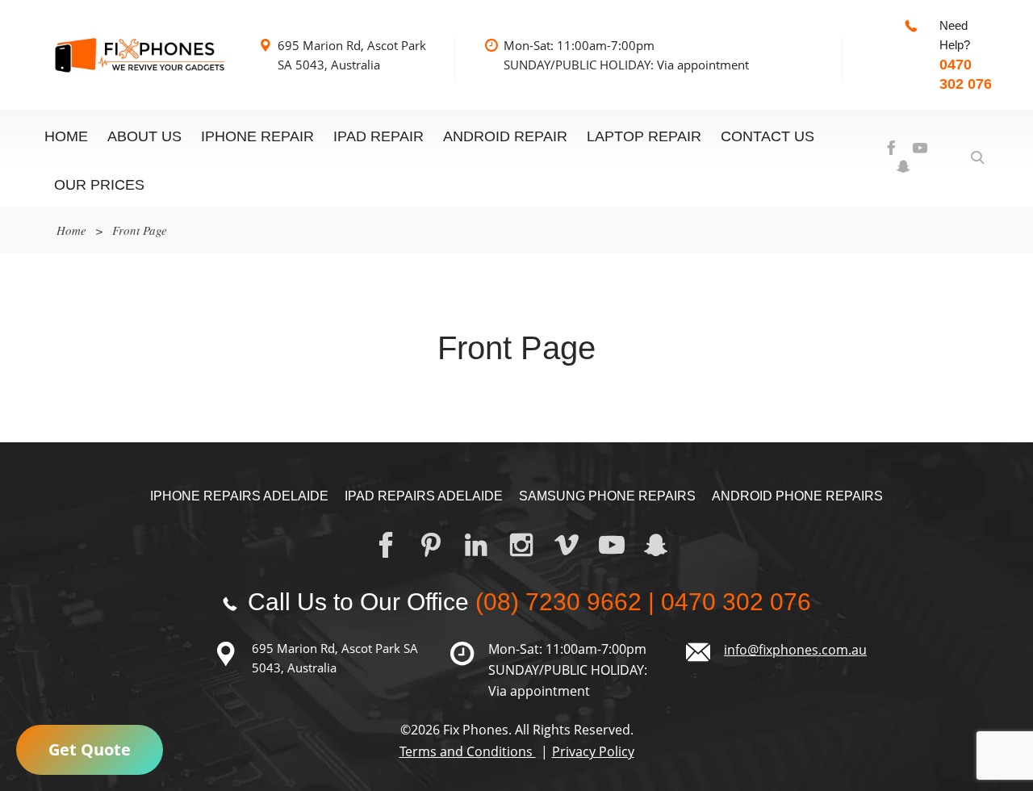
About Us (144, 136)
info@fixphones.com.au (795, 650)
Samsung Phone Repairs (607, 496)
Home (66, 136)
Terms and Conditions (467, 751)
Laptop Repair (644, 136)
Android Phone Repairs (797, 496)
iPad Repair (378, 136)
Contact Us (767, 136)
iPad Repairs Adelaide (424, 496)
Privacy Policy (593, 751)
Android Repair (505, 136)
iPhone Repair (257, 136)
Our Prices (99, 185)
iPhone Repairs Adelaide (239, 496)
